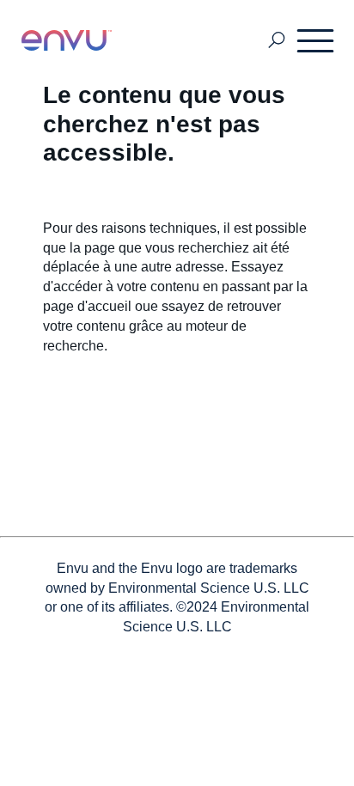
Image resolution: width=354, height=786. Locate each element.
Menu (316, 40)
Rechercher (277, 41)
